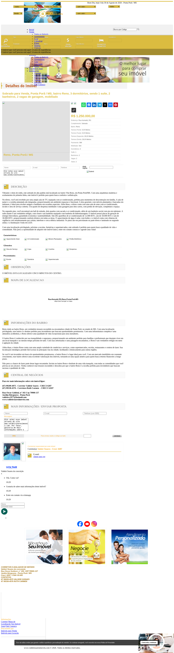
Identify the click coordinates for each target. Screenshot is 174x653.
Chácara (37, 48)
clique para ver (39, 456)
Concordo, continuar (149, 642)
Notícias (37, 80)
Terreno (37, 46)
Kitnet (36, 43)
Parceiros (38, 82)
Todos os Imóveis (41, 34)
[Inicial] (42, 22)
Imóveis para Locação (10, 633)
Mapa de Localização (8, 623)
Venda (31, 32)
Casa (36, 39)
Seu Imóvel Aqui (36, 68)
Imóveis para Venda (9, 631)
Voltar (11, 467)
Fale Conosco (39, 85)
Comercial (38, 41)
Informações (34, 71)
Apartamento (39, 36)
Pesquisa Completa (41, 75)
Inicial (31, 30)
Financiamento (40, 78)
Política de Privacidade (108, 642)
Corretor (37, 73)
